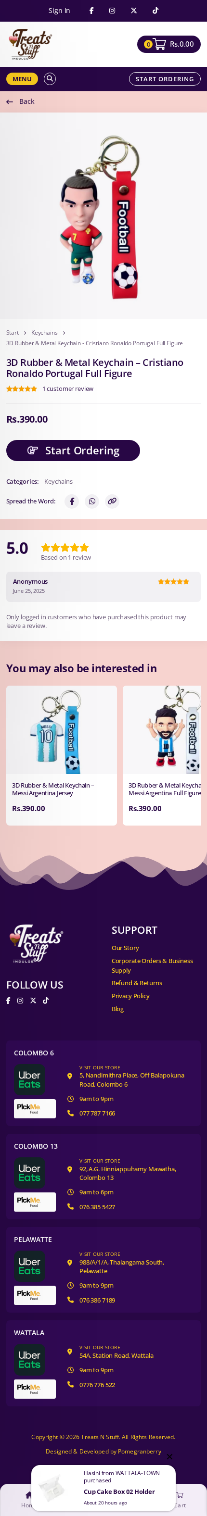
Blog (118, 1008)
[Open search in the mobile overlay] (50, 79)
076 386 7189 (97, 1300)
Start (12, 333)
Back (26, 101)
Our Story (125, 947)
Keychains (44, 333)
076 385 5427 (97, 1207)
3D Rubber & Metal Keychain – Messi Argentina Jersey (53, 789)
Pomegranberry (139, 1451)
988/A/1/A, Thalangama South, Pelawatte (121, 1263)
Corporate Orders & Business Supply (152, 965)
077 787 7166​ (97, 1113)
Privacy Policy (131, 995)
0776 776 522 (97, 1384)
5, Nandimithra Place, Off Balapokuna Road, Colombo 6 (131, 1076)
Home (29, 1505)
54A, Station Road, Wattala (116, 1352)
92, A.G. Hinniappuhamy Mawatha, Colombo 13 (127, 1169)
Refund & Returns (137, 982)
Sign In (59, 10)
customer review (68, 389)
